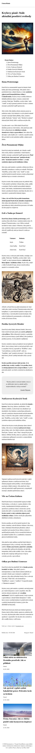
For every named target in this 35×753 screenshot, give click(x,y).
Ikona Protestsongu (13, 62)
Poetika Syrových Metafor (15, 69)
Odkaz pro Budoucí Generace (16, 76)
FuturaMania (6, 3)
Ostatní (31, 632)
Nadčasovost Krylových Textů (16, 71)
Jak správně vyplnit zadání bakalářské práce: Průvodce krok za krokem (17, 691)
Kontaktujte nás (20, 626)
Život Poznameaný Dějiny (15, 65)
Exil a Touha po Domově (15, 67)
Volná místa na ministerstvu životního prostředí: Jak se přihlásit (15, 660)
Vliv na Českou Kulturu (14, 74)
